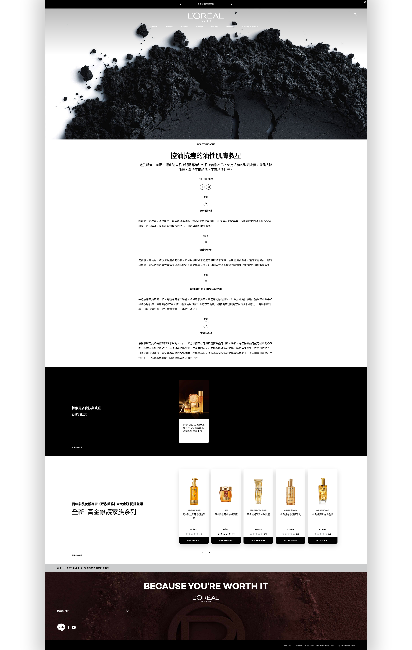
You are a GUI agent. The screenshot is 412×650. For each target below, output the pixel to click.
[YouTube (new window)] (74, 627)
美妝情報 (199, 27)
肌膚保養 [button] (154, 27)
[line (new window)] (61, 627)
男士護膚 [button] (184, 27)
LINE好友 (230, 27)
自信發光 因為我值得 (250, 27)
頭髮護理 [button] (169, 27)
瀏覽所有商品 (77, 555)
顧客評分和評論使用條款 (325, 645)
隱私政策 (299, 645)
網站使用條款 (309, 645)
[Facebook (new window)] (68, 627)
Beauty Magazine (206, 144)
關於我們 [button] (214, 27)
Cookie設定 (287, 645)
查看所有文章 (77, 447)
